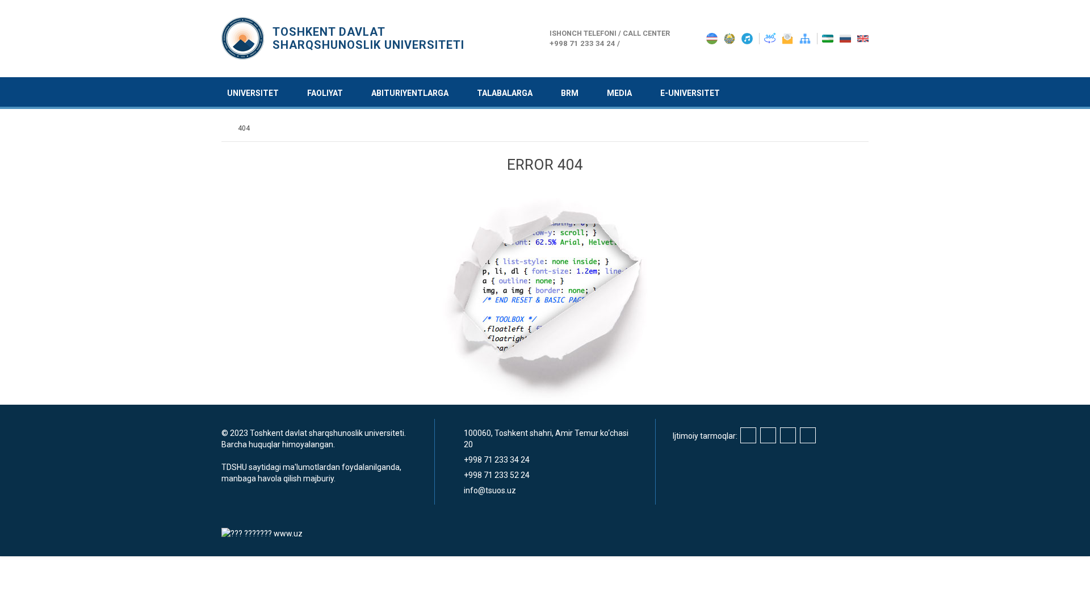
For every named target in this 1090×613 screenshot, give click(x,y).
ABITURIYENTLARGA (409, 93)
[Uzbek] (828, 38)
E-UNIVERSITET (690, 93)
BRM (569, 93)
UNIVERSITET (253, 93)
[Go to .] (226, 128)
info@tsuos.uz (490, 490)
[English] (863, 38)
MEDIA (619, 93)
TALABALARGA (505, 93)
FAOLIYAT (325, 93)
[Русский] (846, 38)
